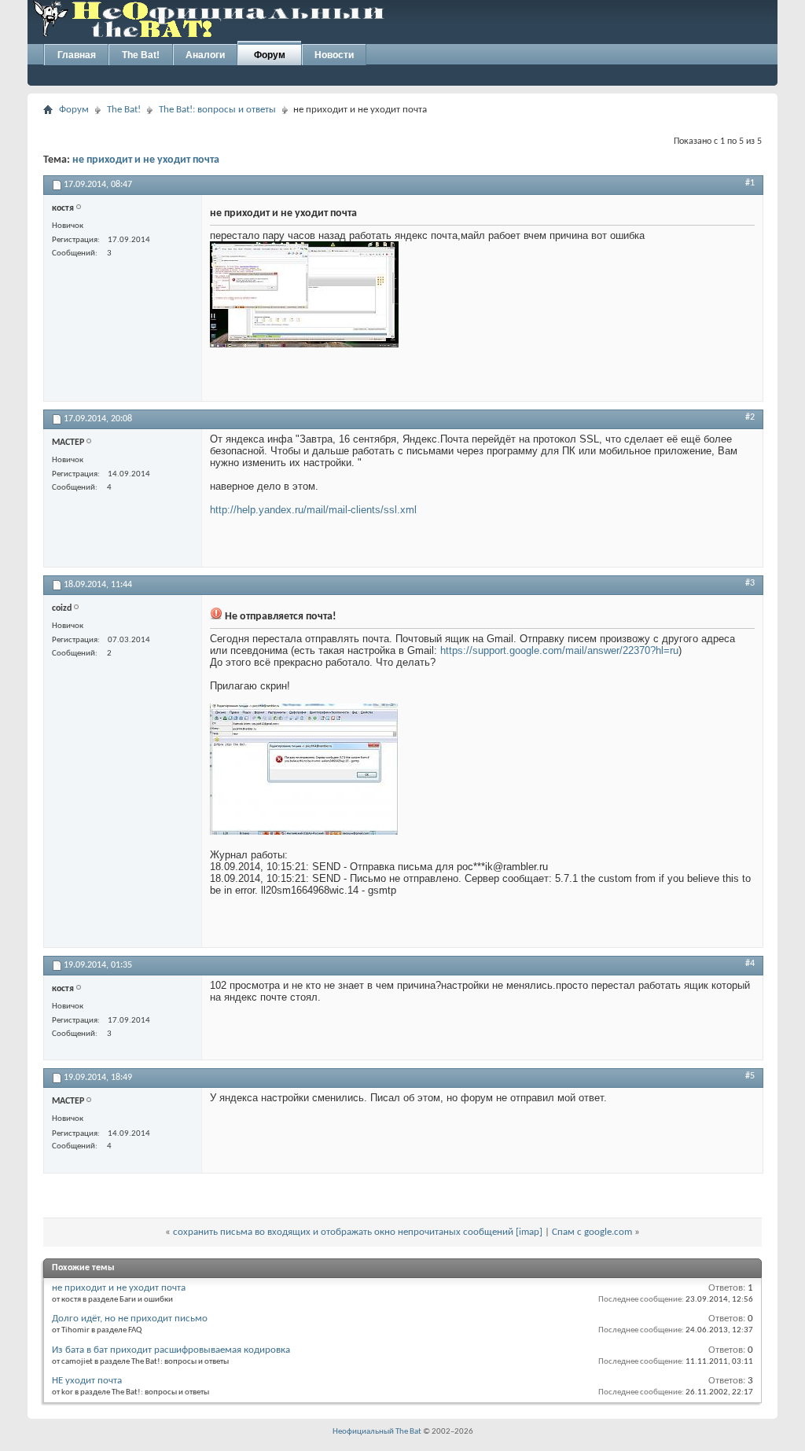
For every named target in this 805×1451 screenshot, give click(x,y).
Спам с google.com (592, 1232)
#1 (750, 183)
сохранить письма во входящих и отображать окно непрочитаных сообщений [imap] (357, 1232)
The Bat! (141, 55)
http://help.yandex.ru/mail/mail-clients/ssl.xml (313, 510)
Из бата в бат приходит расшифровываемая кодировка (171, 1350)
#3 (750, 583)
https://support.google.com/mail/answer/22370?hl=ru (559, 650)
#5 (750, 1076)
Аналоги (205, 55)
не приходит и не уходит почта (145, 160)
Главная (76, 55)
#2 (750, 417)
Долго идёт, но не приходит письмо (130, 1318)
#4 (750, 963)
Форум (269, 55)
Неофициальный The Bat (377, 1431)
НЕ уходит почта (87, 1381)
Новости (334, 55)
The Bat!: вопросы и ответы (217, 110)
